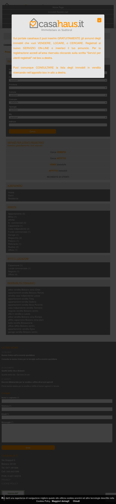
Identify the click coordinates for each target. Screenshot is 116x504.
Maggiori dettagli (60, 500)
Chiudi (76, 500)
